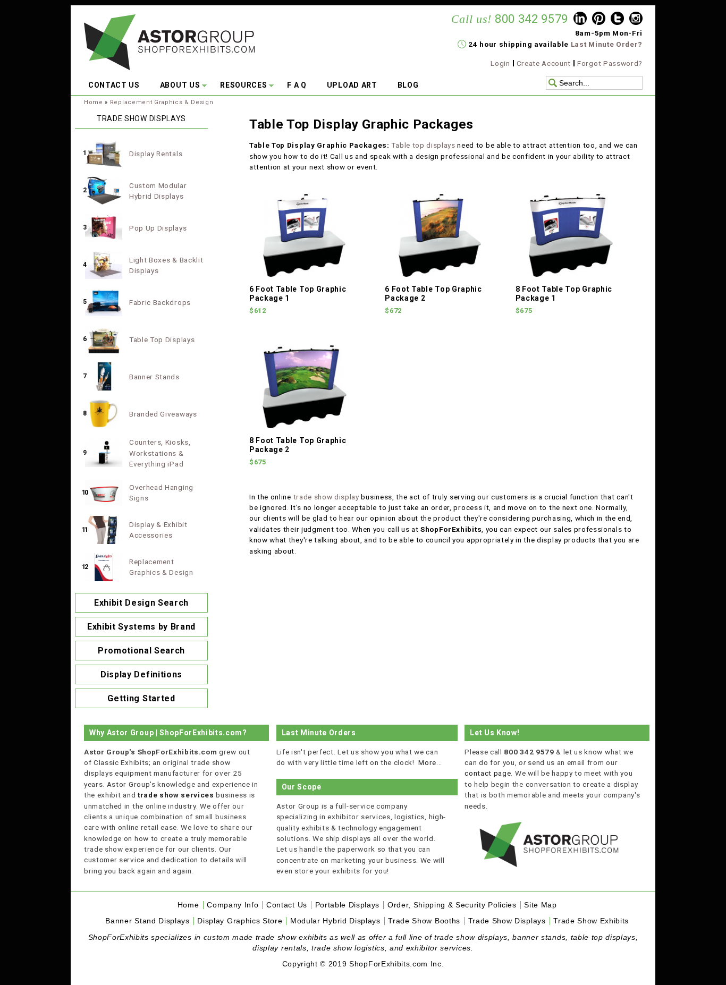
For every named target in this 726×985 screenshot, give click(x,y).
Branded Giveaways (163, 414)
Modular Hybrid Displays (335, 921)
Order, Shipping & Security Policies (452, 905)
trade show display (326, 497)
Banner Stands (154, 376)
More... (430, 762)
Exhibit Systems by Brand (141, 627)
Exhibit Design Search (141, 603)
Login (500, 63)
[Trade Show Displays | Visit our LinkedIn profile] (580, 20)
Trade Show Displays (507, 921)
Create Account (544, 63)
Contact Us (286, 905)
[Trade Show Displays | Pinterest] (598, 20)
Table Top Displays (162, 339)
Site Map (540, 905)
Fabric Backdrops (160, 302)
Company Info (232, 905)
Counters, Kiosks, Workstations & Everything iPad (160, 453)
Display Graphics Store (239, 921)
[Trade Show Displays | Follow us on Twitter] (617, 20)
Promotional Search (141, 651)
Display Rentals (155, 153)
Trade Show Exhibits (591, 921)
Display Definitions (141, 674)
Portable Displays (347, 905)
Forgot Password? (610, 63)
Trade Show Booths (424, 921)
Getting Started (141, 698)
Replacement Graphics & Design (162, 102)
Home (93, 102)
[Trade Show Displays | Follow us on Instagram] (636, 20)
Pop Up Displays (158, 228)
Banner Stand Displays (147, 921)
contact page (488, 773)
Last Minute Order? (607, 44)
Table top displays (423, 145)
